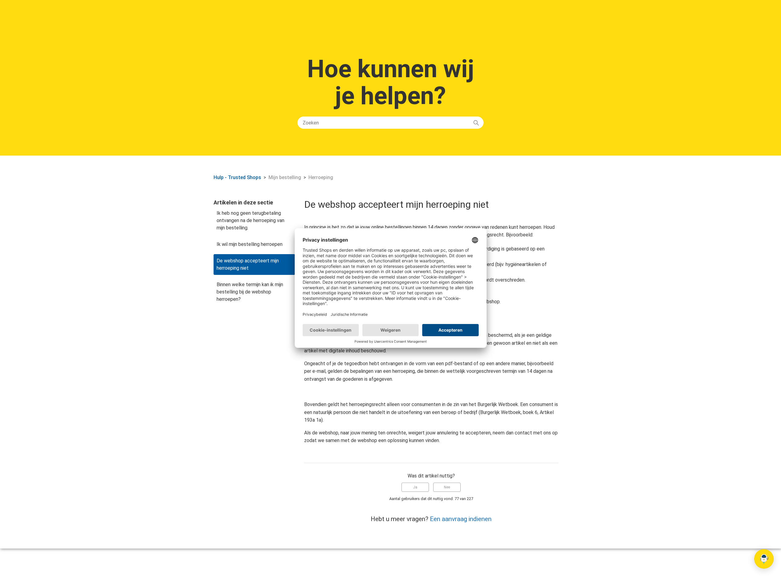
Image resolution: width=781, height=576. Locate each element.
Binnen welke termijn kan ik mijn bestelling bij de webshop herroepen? (250, 292)
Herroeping (320, 177)
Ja (415, 487)
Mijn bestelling (284, 177)
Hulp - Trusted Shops (238, 177)
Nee (447, 487)
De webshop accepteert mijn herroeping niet (248, 264)
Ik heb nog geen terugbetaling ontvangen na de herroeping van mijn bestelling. (250, 220)
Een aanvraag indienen (460, 519)
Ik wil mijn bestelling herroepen (250, 244)
